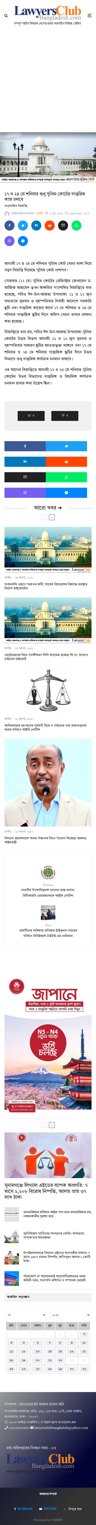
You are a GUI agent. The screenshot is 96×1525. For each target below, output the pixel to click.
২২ (60, 1360)
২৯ (60, 1369)
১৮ (11, 1360)
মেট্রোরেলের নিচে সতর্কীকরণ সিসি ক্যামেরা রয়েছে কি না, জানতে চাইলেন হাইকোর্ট (46, 657)
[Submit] (50, 225)
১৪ (50, 1351)
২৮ (50, 1369)
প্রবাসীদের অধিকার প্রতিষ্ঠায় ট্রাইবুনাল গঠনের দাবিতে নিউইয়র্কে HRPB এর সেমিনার (48, 931)
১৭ (84, 1351)
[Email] (63, 225)
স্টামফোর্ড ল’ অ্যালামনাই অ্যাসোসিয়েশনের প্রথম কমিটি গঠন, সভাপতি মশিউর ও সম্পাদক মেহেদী (54, 1278)
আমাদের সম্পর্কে (48, 1494)
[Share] (9, 225)
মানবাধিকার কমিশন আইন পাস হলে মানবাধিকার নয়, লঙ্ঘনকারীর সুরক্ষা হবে (57, 1214)
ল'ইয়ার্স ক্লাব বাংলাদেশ (22, 213)
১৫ (60, 1351)
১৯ (23, 1360)
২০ (38, 1360)
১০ (84, 1343)
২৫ (11, 1369)
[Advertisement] (48, 81)
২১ (50, 1360)
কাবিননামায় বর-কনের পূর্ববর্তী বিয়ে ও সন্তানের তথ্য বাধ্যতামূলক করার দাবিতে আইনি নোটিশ (45, 728)
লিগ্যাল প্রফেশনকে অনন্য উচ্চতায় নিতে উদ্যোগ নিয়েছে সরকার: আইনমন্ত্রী (45, 840)
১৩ (38, 1351)
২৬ (24, 1369)
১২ (23, 1351)
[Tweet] (23, 225)
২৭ (38, 1369)
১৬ (72, 1351)
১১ (11, 1351)
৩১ (84, 1369)
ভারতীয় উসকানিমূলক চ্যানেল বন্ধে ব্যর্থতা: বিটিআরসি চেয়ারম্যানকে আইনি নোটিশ (48, 891)
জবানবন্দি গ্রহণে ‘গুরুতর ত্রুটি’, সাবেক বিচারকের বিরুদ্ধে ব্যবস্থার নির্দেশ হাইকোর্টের (45, 586)
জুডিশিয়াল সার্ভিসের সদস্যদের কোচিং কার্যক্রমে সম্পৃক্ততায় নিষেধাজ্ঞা (53, 1236)
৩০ (72, 1369)
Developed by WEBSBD (48, 1520)
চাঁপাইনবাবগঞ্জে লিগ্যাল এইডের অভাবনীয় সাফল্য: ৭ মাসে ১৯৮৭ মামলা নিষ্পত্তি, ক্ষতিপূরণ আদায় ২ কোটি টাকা (56, 1257)
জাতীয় (39, 213)
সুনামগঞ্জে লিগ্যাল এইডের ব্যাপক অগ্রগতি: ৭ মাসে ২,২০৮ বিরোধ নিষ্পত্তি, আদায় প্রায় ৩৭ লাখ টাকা (46, 1191)
